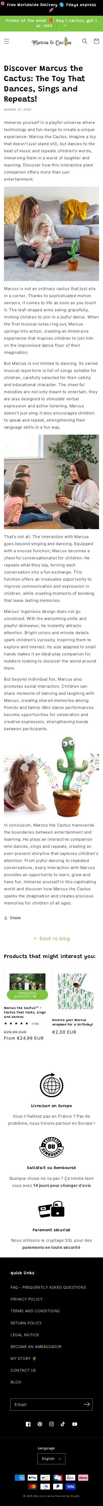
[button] (6, 41)
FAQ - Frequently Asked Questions (48, 1287)
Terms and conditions (35, 1311)
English (48, 1458)
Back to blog (55, 938)
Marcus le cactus (44, 1496)
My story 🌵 (24, 1358)
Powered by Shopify (67, 1496)
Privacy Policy (27, 1299)
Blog (16, 1382)
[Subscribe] (86, 1404)
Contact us (23, 1370)
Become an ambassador (36, 1346)
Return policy (26, 1323)
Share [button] (15, 917)
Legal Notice (25, 1335)
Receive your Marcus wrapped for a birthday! (72, 1022)
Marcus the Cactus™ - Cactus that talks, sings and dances (25, 1013)
